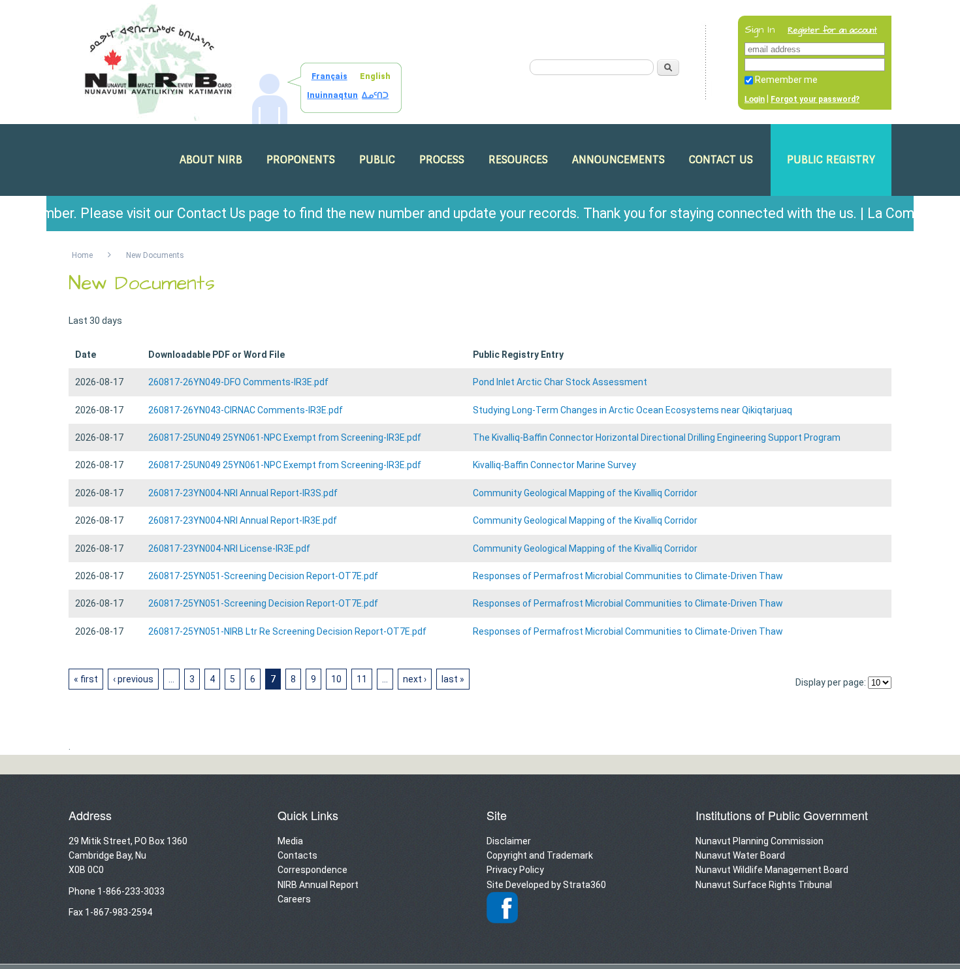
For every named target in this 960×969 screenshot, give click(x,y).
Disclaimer (509, 841)
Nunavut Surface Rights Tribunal (764, 885)
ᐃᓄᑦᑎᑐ (375, 95)
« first (86, 679)
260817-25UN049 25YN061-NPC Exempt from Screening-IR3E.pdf (284, 437)
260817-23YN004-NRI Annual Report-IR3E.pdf (242, 520)
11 (362, 679)
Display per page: (830, 682)
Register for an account (832, 30)
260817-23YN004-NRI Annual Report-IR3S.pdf (243, 493)
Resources (518, 160)
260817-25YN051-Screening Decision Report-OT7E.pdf (263, 576)
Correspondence (312, 870)
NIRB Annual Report (318, 885)
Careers (294, 899)
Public (377, 160)
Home (82, 255)
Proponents (300, 160)
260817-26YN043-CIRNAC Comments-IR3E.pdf (245, 410)
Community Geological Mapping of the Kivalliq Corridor (585, 493)
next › (414, 679)
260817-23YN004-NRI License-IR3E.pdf (229, 548)
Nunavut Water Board (740, 855)
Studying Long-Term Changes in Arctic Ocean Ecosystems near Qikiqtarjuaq (632, 410)
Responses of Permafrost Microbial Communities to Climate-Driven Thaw (628, 576)
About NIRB (211, 160)
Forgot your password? (815, 99)
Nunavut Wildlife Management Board (772, 870)
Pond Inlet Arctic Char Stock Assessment (560, 382)
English (375, 76)
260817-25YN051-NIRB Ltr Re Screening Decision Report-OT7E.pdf (287, 631)
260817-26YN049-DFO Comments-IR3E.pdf (238, 382)
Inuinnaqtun (332, 95)
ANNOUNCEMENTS (618, 160)
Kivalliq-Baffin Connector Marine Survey (554, 465)
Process (441, 160)
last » (452, 679)
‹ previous (133, 679)
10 (336, 679)
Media (290, 841)
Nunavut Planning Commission (760, 841)
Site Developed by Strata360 (546, 885)
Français (329, 76)
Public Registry (831, 160)
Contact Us (721, 160)
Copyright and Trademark (540, 855)
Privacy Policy (515, 870)
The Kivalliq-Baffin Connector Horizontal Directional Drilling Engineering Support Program (656, 437)
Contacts (297, 855)
